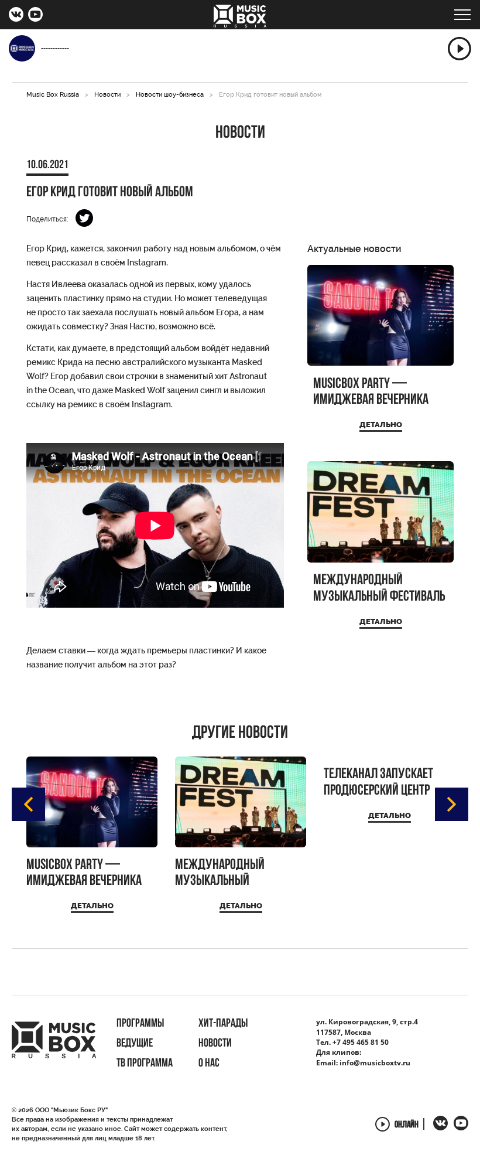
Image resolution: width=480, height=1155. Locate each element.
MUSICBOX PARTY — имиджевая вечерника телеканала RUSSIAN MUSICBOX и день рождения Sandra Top (370, 392)
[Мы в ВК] (16, 16)
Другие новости (240, 733)
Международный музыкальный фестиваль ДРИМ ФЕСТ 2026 (379, 588)
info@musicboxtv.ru (375, 1063)
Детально (380, 424)
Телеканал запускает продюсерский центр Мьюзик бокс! (378, 782)
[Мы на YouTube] (35, 16)
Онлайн (407, 1125)
